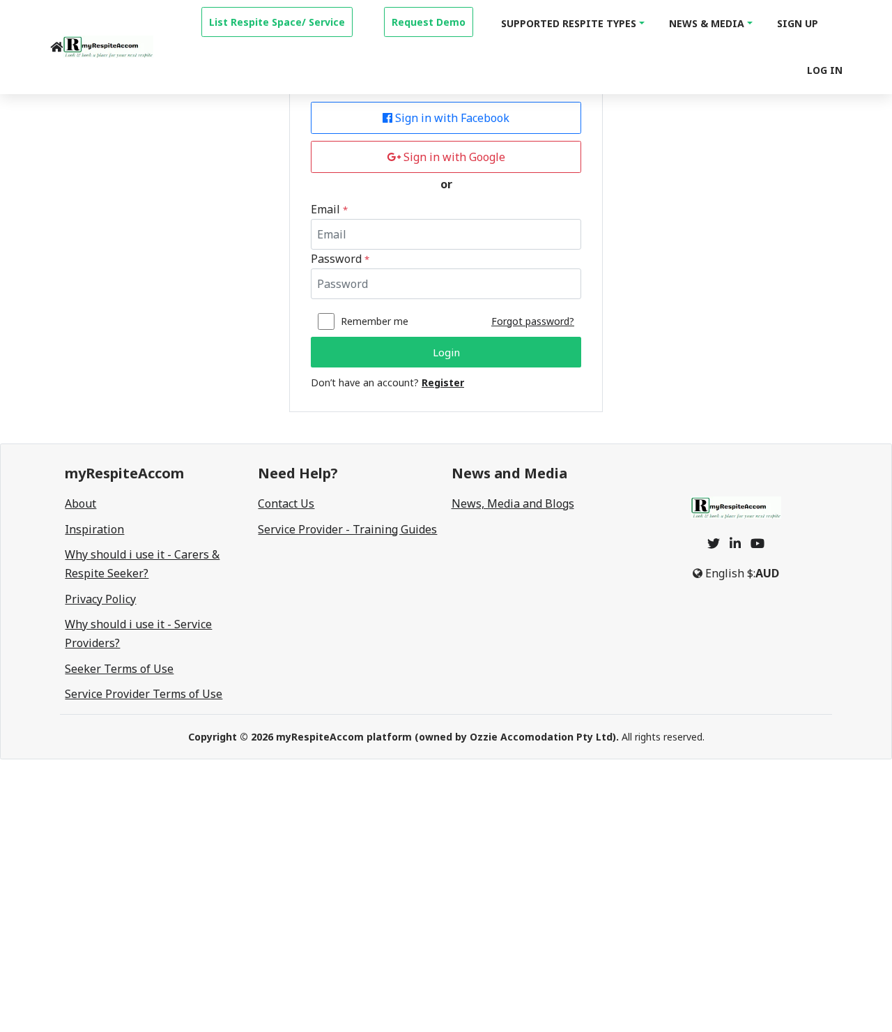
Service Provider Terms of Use (143, 693)
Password (340, 258)
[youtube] (757, 543)
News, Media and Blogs (513, 503)
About (80, 503)
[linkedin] (735, 543)
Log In (825, 70)
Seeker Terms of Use (119, 668)
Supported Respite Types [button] (568, 23)
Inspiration (94, 529)
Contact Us (286, 503)
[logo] (108, 47)
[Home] (56, 47)
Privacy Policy (100, 599)
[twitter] (713, 543)
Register (443, 382)
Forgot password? (532, 321)
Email (329, 209)
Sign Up (797, 23)
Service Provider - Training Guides (347, 529)
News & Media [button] (706, 23)
